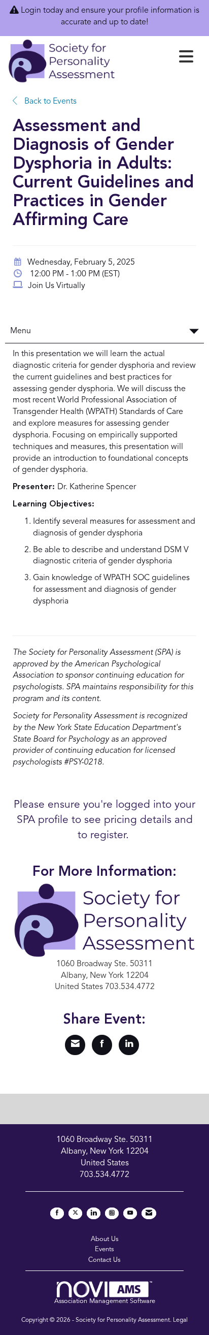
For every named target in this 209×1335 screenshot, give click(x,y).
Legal (180, 1320)
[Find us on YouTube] (130, 1213)
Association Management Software (104, 1301)
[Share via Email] (75, 1045)
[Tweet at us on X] (75, 1213)
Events (104, 1249)
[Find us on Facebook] (57, 1213)
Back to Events (49, 102)
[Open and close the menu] (157, 59)
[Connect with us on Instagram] (112, 1213)
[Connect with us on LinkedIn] (93, 1213)
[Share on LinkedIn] (129, 1045)
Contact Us (104, 1260)
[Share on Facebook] (102, 1045)
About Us (105, 1239)
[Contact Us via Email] (149, 1213)
